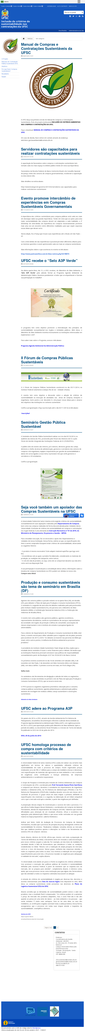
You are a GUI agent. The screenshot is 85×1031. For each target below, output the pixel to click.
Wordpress (36, 1028)
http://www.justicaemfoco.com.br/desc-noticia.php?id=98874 (45, 254)
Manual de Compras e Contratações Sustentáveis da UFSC (46, 48)
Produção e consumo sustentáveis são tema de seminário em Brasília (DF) (50, 586)
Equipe (4, 76)
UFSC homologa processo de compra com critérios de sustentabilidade (46, 748)
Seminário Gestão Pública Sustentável (43, 424)
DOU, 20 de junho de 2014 (31, 736)
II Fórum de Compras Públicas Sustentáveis (47, 359)
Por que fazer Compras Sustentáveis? (9, 70)
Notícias (30, 38)
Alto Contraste (62, 6)
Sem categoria (40, 38)
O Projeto (5, 59)
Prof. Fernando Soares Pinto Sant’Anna (67, 785)
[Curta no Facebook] (70, 16)
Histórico (4, 66)
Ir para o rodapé (38, 6)
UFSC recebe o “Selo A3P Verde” (49, 260)
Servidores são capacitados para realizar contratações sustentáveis (50, 151)
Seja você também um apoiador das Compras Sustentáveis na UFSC (51, 509)
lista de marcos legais (51, 881)
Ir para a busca (27, 6)
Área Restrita (63, 30)
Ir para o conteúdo (6, 6)
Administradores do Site (76, 30)
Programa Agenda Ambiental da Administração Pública (42, 346)
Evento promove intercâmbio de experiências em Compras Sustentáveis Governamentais (48, 202)
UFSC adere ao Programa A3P (46, 708)
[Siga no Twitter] (73, 16)
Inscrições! (25, 413)
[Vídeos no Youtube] (76, 16)
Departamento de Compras (68, 523)
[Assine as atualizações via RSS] (83, 16)
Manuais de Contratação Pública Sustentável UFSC (10, 62)
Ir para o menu (17, 6)
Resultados (5, 74)
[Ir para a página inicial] (23, 38)
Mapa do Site (73, 6)
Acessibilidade (51, 6)
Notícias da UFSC (26, 914)
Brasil (6, 2)
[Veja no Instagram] (79, 16)
